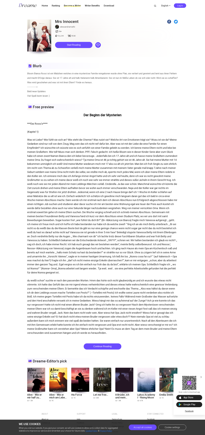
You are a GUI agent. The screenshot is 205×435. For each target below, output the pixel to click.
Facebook (189, 411)
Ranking (56, 5)
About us (45, 419)
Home (45, 5)
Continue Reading (102, 346)
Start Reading (74, 45)
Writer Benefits (92, 5)
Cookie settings (172, 427)
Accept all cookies (143, 427)
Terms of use (117, 419)
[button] (73, 45)
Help (78, 419)
